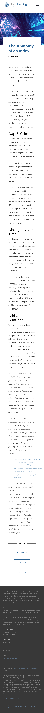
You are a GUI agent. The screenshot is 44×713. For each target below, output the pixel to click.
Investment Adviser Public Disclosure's (25, 668)
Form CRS (6, 699)
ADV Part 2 (13, 699)
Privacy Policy (22, 699)
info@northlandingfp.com (10, 658)
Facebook (22, 553)
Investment (13, 57)
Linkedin (22, 572)
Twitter (22, 563)
